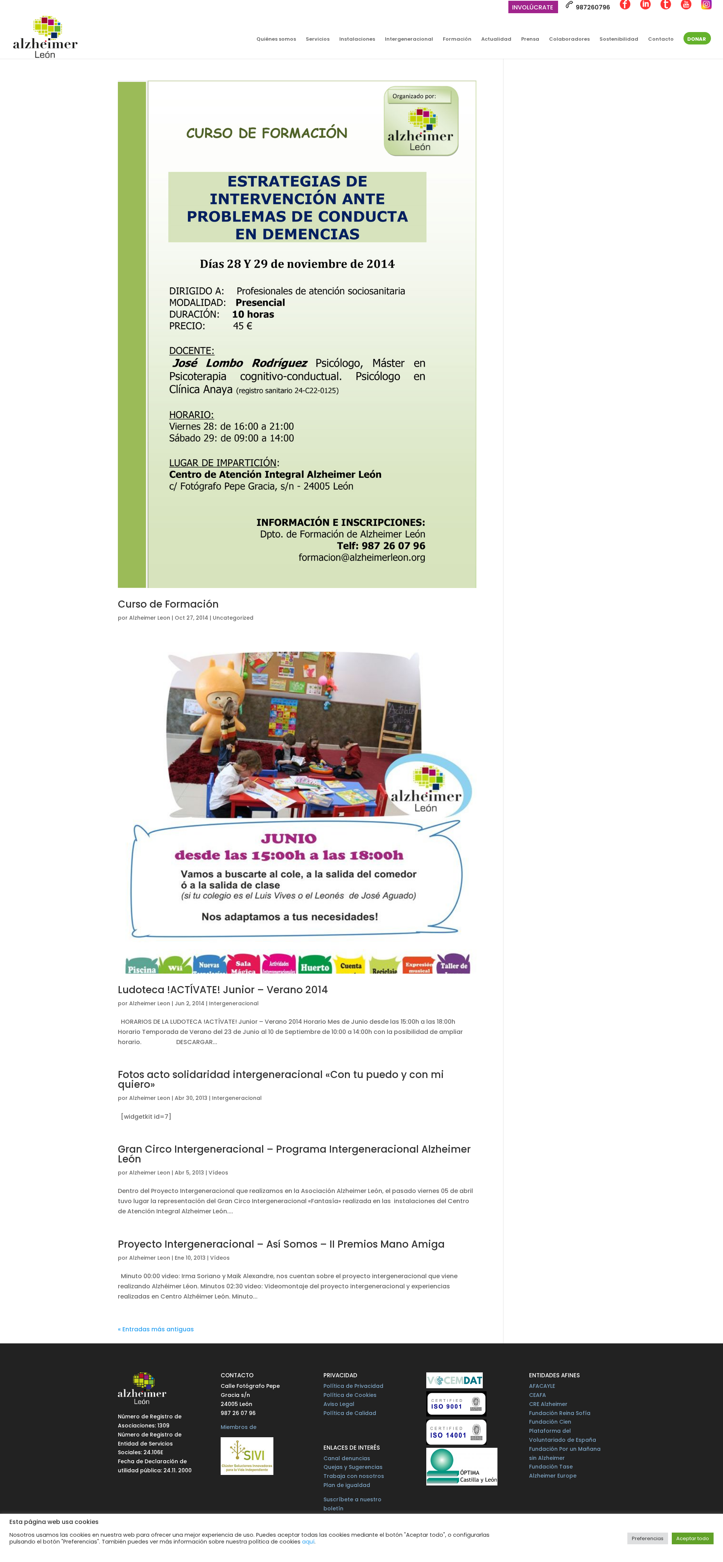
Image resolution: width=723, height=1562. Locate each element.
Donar (696, 40)
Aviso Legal (338, 1404)
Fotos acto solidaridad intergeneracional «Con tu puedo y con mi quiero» (281, 1079)
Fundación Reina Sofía (559, 1413)
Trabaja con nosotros (353, 1476)
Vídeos (218, 1172)
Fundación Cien (550, 1422)
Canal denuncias (346, 1458)
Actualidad (496, 40)
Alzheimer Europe (553, 1475)
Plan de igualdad (346, 1485)
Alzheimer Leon (149, 618)
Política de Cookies (350, 1395)
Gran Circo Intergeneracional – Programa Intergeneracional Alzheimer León (294, 1154)
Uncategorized (233, 618)
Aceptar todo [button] (692, 1538)
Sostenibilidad (618, 40)
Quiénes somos (276, 40)
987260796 (592, 7)
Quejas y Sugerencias (353, 1467)
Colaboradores (569, 40)
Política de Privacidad (353, 1386)
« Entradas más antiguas (156, 1329)
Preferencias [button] (648, 1538)
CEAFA (537, 1395)
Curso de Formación (168, 604)
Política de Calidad (349, 1413)
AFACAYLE (542, 1386)
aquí (308, 1541)
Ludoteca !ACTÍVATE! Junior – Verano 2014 (223, 990)
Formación (457, 40)
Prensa (530, 40)
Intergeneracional (409, 40)
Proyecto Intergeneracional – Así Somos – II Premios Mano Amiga (281, 1244)
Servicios (317, 40)
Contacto (661, 40)
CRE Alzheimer (548, 1404)
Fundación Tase (551, 1466)
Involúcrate (532, 8)
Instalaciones (357, 40)
